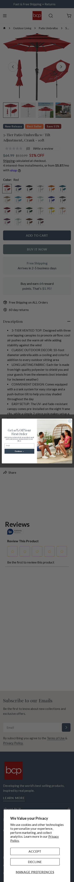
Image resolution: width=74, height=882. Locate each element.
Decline (35, 862)
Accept (35, 851)
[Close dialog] (69, 420)
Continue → (19, 451)
